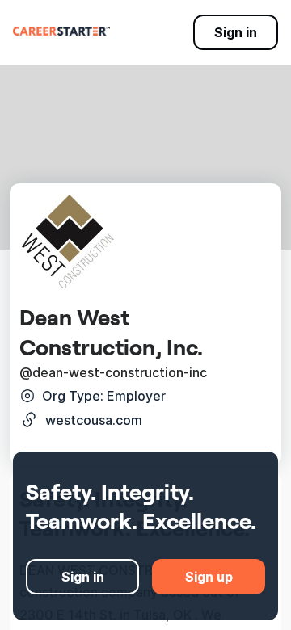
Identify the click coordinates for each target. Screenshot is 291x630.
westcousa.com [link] (93, 420)
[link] (61, 31)
